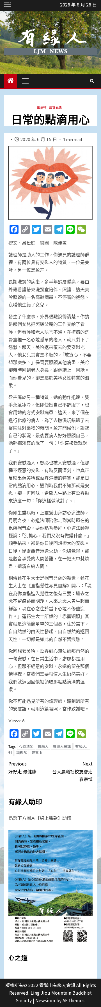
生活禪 (41, 107)
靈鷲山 (36, 752)
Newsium (45, 1000)
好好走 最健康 (22, 767)
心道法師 (26, 746)
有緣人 (43, 746)
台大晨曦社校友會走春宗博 (72, 771)
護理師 (21, 752)
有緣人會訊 (62, 746)
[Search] (91, 80)
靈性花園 (55, 107)
